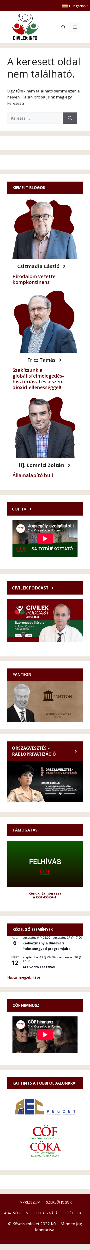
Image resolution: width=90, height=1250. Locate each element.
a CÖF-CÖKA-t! (45, 897)
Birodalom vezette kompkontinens (33, 279)
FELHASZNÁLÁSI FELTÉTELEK (57, 1213)
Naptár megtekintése (23, 977)
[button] (63, 27)
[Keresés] (70, 118)
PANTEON (21, 674)
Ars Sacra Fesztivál (39, 967)
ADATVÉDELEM (16, 1213)
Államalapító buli (32, 475)
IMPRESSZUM (29, 1202)
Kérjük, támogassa (45, 893)
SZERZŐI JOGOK (59, 1202)
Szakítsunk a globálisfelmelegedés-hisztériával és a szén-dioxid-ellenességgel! (38, 379)
